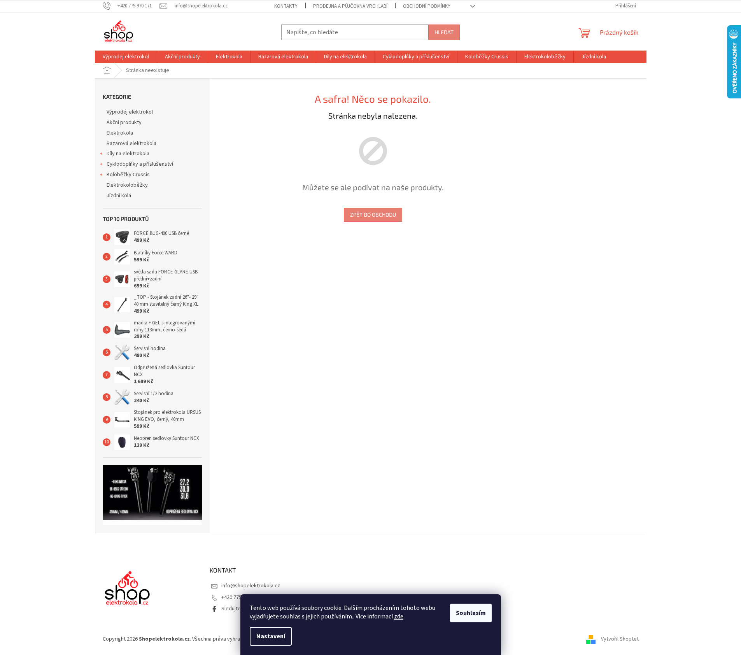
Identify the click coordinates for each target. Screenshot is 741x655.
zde (398, 616)
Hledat (444, 32)
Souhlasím (471, 613)
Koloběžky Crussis (128, 175)
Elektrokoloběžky (127, 185)
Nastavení (270, 636)
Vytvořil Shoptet (620, 639)
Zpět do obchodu (373, 214)
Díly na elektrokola (128, 154)
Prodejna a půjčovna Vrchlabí (350, 6)
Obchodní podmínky (426, 6)
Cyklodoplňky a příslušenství (140, 164)
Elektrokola (120, 133)
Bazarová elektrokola (131, 143)
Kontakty (286, 6)
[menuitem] (126, 57)
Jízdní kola (119, 196)
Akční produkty (124, 122)
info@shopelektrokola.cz (250, 586)
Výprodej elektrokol (130, 112)
